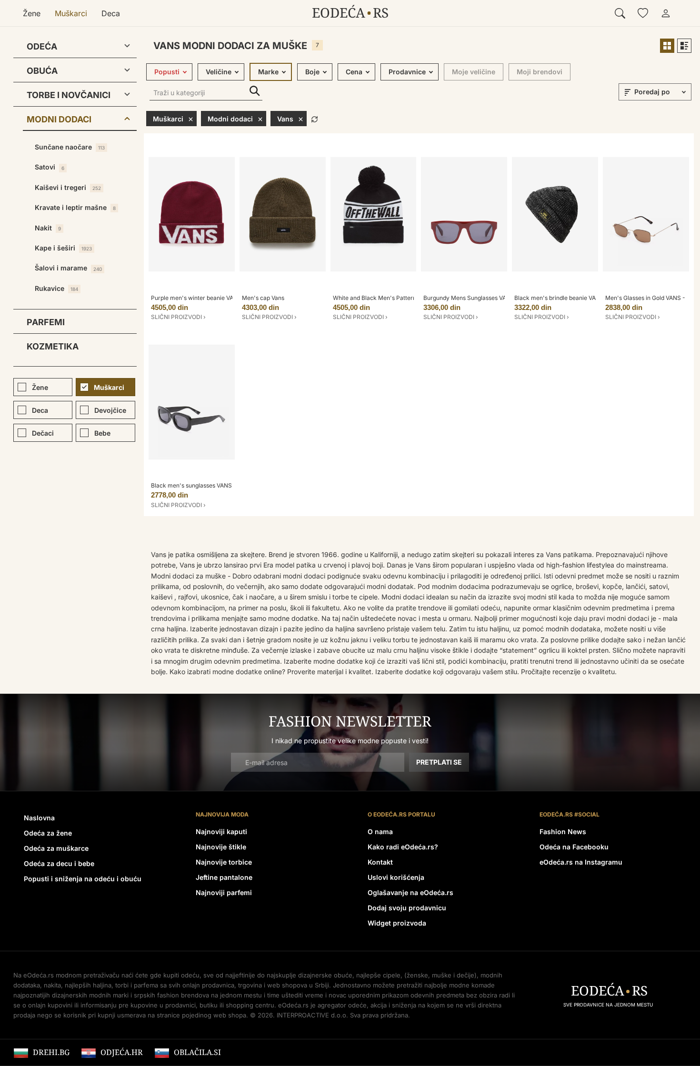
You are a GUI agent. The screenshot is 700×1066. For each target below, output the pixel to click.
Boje (312, 72)
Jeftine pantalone (224, 877)
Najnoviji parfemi (224, 892)
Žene (31, 13)
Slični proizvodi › (178, 316)
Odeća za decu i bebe (59, 863)
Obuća (42, 71)
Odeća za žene (48, 833)
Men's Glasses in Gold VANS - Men (652, 297)
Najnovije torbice (224, 862)
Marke (268, 72)
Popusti (167, 72)
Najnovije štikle (221, 847)
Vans (285, 119)
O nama (380, 831)
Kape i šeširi (63, 248)
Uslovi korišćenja (396, 877)
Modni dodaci (59, 119)
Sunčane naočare (70, 147)
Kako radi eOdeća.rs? (403, 847)
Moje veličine (473, 72)
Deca (110, 13)
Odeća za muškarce (56, 848)
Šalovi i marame (68, 268)
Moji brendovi (539, 72)
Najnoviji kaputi (221, 831)
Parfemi (46, 322)
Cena (354, 72)
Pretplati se (439, 762)
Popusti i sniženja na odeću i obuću (82, 879)
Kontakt (380, 862)
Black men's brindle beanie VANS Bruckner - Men (581, 297)
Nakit (48, 228)
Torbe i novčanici (68, 95)
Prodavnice (407, 72)
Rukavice (56, 288)
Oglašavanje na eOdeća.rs (410, 892)
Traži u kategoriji (255, 91)
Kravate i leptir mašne (75, 207)
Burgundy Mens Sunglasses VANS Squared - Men (489, 297)
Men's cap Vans (263, 297)
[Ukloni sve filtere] (314, 118)
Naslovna (39, 818)
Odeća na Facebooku (574, 847)
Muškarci (71, 13)
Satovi (49, 167)
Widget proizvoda (397, 923)
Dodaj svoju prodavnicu (407, 908)
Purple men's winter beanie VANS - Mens (206, 297)
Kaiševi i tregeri (68, 187)
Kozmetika (53, 346)
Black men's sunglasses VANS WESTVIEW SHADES (220, 485)
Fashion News (563, 831)
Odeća (42, 46)
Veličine (218, 72)
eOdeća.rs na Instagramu (581, 862)
